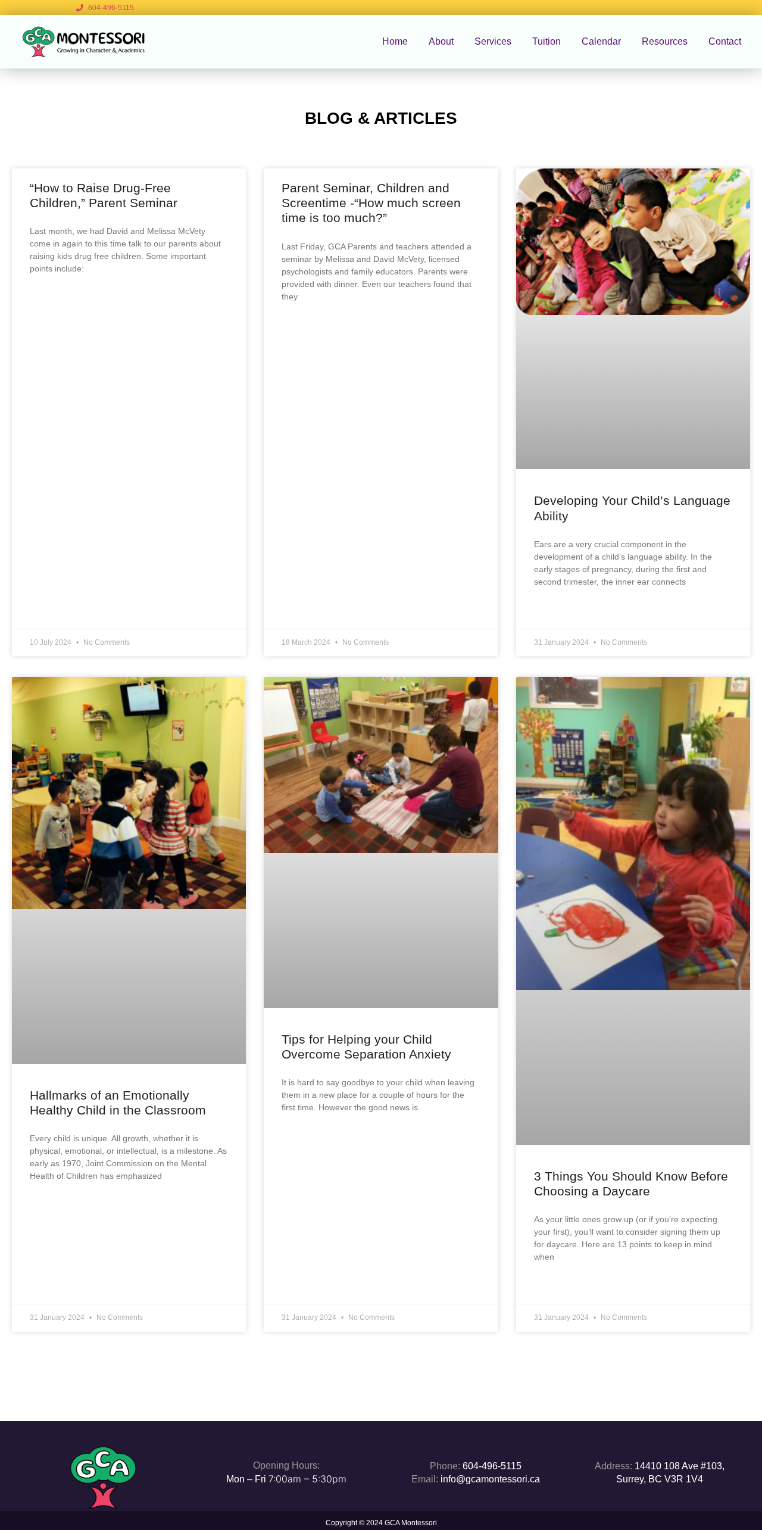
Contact (724, 41)
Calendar (601, 41)
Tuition (546, 41)
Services (492, 41)
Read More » (54, 298)
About (441, 41)
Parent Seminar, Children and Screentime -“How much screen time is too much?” (371, 202)
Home (395, 41)
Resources (665, 41)
